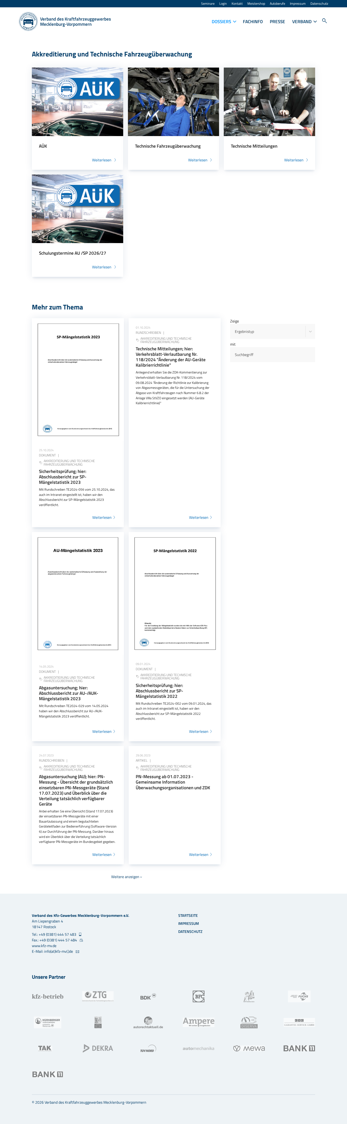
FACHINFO (253, 21)
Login (223, 3)
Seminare (208, 3)
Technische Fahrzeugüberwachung (168, 145)
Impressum (298, 3)
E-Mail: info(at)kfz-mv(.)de (53, 951)
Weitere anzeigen (125, 876)
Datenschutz (319, 3)
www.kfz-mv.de (44, 945)
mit (233, 344)
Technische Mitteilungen (254, 145)
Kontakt (237, 3)
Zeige (234, 321)
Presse (277, 21)
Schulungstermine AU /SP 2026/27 (72, 252)
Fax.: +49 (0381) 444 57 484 (55, 940)
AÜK (43, 145)
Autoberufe (277, 3)
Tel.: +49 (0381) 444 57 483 (54, 934)
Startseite (188, 915)
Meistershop (256, 3)
